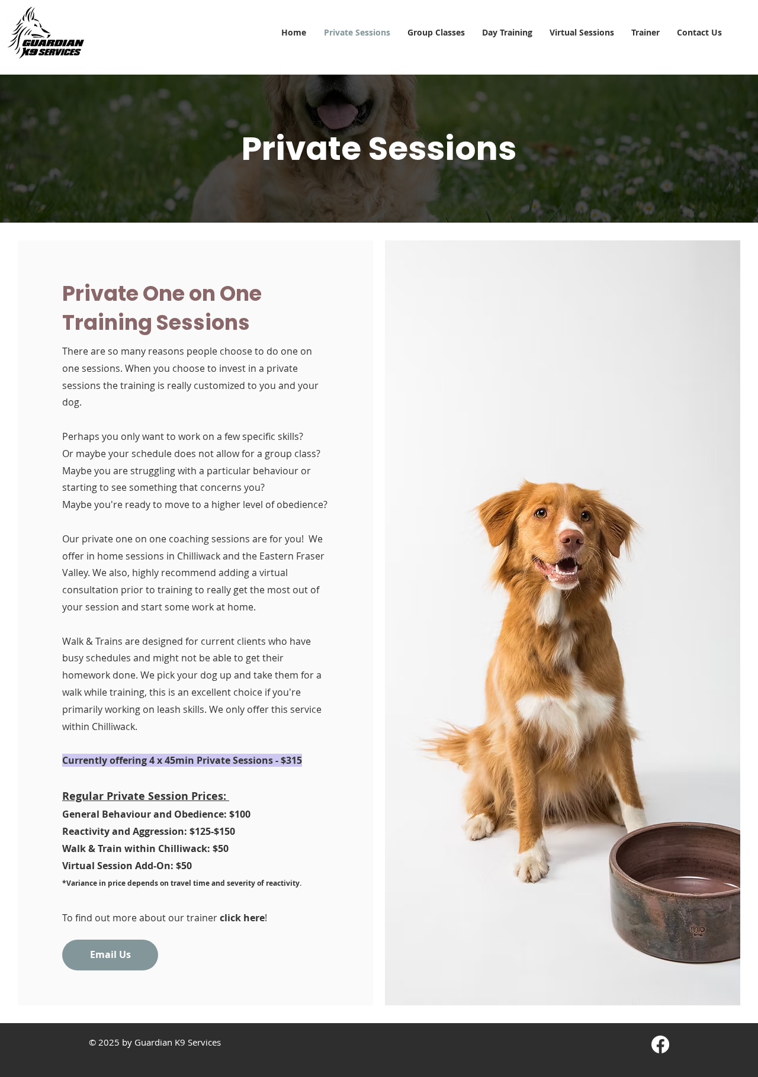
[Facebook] (660, 1044)
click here (242, 917)
